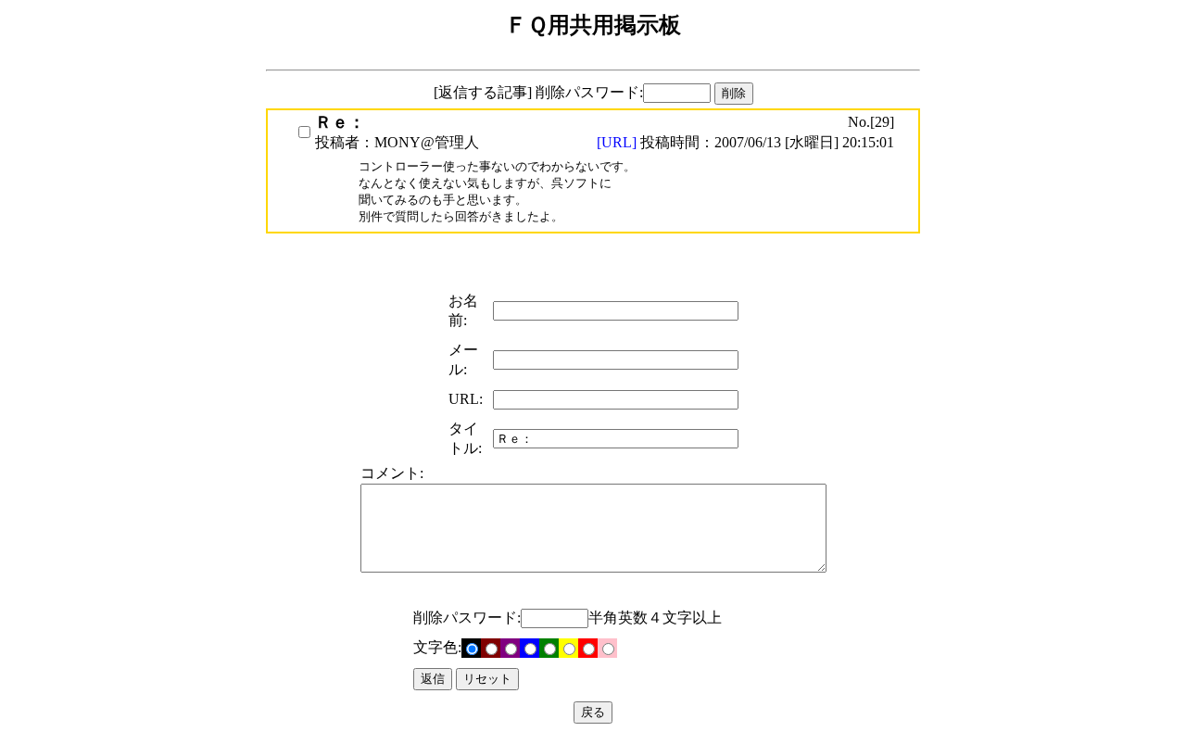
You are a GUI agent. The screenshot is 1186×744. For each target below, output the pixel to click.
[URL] (618, 142)
